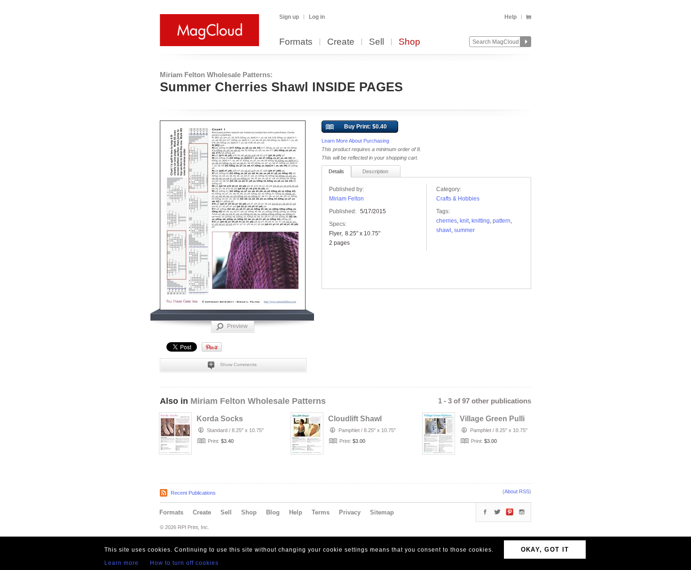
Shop (409, 42)
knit (464, 220)
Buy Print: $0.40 (365, 126)
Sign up (289, 17)
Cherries (446, 220)
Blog (273, 512)
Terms (321, 512)
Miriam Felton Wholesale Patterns (258, 401)
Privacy (350, 512)
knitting (480, 220)
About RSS (516, 491)
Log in (317, 17)
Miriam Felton (346, 198)
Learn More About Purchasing (355, 141)
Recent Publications (193, 493)
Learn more (121, 563)
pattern (501, 220)
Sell (376, 42)
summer (464, 230)
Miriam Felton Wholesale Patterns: (216, 75)
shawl (443, 230)
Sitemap (382, 512)
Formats (296, 42)
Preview (237, 326)
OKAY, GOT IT (545, 549)
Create (340, 42)
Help (510, 17)
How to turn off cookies (184, 563)
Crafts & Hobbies (457, 198)
